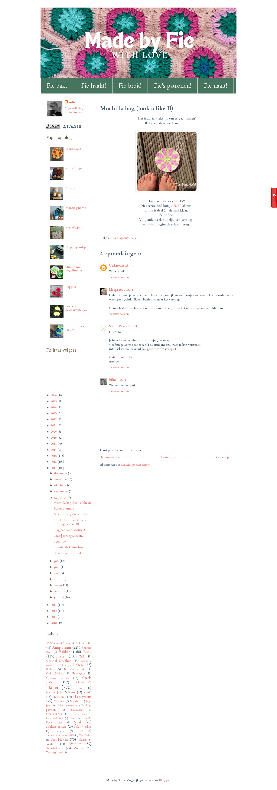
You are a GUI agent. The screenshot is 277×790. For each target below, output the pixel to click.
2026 (54, 395)
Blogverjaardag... (77, 247)
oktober (59, 485)
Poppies (71, 287)
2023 (54, 413)
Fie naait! (215, 86)
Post (84, 718)
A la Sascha (83, 643)
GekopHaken (55, 673)
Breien (61, 656)
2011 (54, 617)
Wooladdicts (54, 748)
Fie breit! (130, 86)
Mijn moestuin (67, 705)
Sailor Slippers (75, 168)
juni (57, 567)
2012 (54, 611)
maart (58, 585)
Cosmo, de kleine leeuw (77, 328)
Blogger (164, 780)
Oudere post (224, 457)
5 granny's (61, 541)
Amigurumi (61, 647)
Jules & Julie (54, 692)
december (61, 473)
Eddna (50, 669)
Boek (87, 651)
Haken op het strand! (67, 553)
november (61, 479)
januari (59, 597)
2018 (54, 444)
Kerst (71, 692)
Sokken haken (82, 727)
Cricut (63, 665)
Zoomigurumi (54, 752)
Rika (112, 380)
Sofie (72, 102)
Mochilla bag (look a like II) (72, 503)
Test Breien (85, 735)
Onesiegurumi (54, 714)
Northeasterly (77, 710)
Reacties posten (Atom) (136, 465)
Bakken (65, 651)
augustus (60, 498)
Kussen (59, 697)
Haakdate (78, 682)
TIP (80, 731)
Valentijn (82, 740)
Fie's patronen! (172, 86)
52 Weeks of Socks (58, 643)
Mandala (75, 701)
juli (57, 561)
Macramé (59, 701)
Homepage (168, 457)
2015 (54, 462)
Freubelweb (73, 149)
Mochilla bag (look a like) (71, 514)
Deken (78, 665)
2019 (54, 438)
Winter (75, 743)
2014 (54, 468)
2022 (54, 419)
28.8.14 (129, 266)
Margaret (116, 290)
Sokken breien (56, 727)
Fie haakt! (93, 86)
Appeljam (72, 188)
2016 (54, 456)
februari (60, 591)
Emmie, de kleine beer (69, 547)
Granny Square (58, 678)
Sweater (59, 731)
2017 (54, 450)
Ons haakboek (55, 718)
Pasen (72, 718)
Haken (114, 238)
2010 (54, 623)
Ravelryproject (54, 722)
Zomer (78, 748)
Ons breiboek (79, 714)
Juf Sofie (79, 688)
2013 (54, 605)
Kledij (87, 692)
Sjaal (77, 722)
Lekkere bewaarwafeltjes (76, 308)
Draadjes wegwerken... (69, 536)
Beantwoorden (119, 277)
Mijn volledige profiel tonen (74, 110)
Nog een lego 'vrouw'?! (69, 530)
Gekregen (78, 673)
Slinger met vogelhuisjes (74, 269)
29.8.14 (128, 290)
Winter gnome (76, 208)
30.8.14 (121, 380)
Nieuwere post (111, 457)
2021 (54, 425)
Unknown (116, 266)
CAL (82, 656)
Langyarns (83, 696)
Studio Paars (118, 326)
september (61, 491)
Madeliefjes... (74, 227)
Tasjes (134, 238)
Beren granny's (64, 508)
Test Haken (59, 739)
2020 (54, 432)
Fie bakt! (58, 86)
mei (57, 573)
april (57, 579)
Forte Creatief (74, 669)
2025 (54, 401)
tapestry (124, 238)
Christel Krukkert (58, 661)
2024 (54, 407)
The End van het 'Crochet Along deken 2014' (71, 522)
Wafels (51, 744)
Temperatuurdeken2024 (60, 735)
